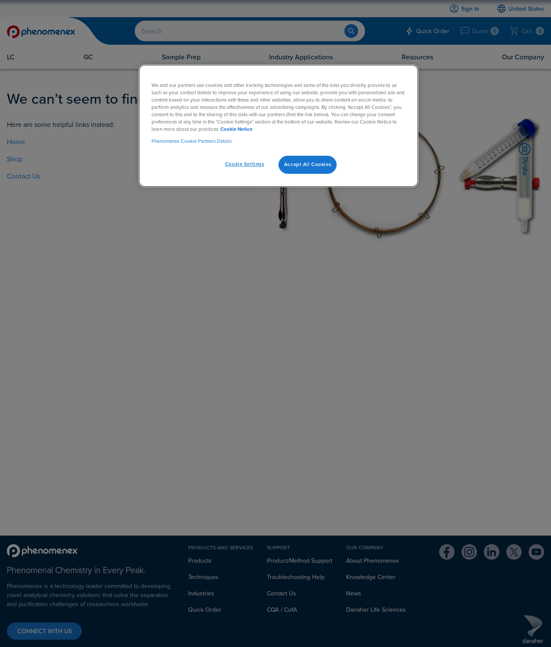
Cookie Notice (236, 129)
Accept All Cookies (307, 164)
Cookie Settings (244, 163)
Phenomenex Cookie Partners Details (192, 141)
